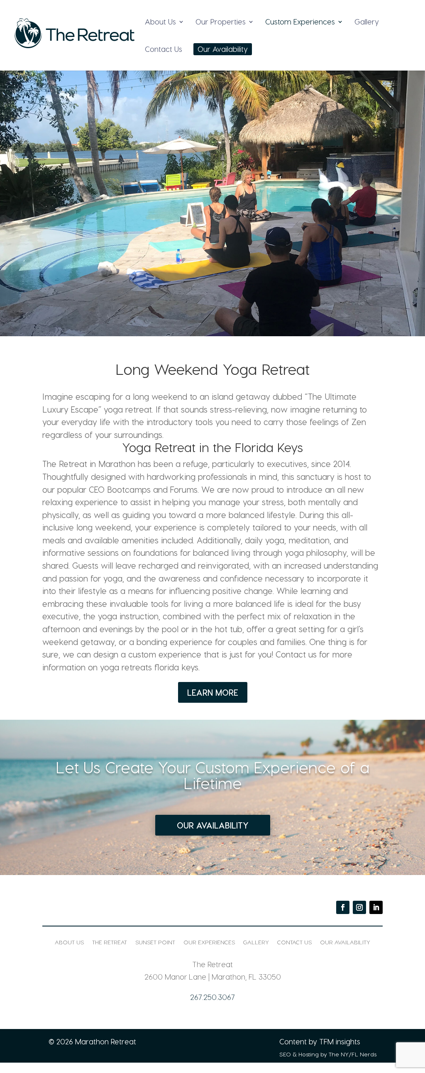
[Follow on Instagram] (359, 907)
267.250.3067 (212, 996)
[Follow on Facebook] (342, 907)
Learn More (212, 692)
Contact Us (163, 49)
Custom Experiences (300, 22)
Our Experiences (209, 942)
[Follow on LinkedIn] (376, 907)
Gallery (366, 22)
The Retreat (109, 942)
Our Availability (223, 49)
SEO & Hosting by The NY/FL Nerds (327, 1054)
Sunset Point (155, 942)
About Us (160, 22)
